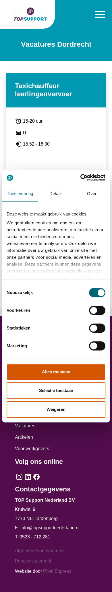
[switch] (97, 310)
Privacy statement (33, 560)
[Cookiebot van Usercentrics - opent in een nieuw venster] (80, 177)
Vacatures (25, 425)
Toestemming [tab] (20, 193)
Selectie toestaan (56, 390)
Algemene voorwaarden (39, 550)
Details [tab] (56, 193)
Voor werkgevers (32, 448)
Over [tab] (91, 193)
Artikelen (24, 437)
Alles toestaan (56, 371)
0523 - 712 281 (35, 536)
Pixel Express (57, 571)
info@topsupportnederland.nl (50, 527)
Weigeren (56, 409)
